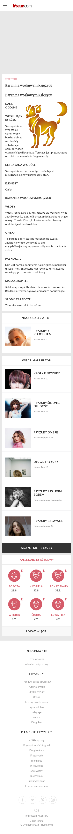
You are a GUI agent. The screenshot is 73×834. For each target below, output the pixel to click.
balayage (36, 712)
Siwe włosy (36, 770)
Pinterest (43, 800)
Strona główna (36, 659)
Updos (36, 697)
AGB (36, 810)
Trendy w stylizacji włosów (36, 681)
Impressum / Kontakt (37, 815)
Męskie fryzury (36, 691)
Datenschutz (36, 820)
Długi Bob (36, 722)
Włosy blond (36, 765)
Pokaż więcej (36, 631)
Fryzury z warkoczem (36, 702)
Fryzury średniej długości (36, 745)
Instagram (53, 800)
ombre (36, 717)
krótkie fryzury (36, 740)
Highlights (36, 760)
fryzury (36, 673)
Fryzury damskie (36, 686)
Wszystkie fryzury (36, 547)
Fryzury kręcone (36, 781)
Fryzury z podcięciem (36, 786)
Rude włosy (36, 775)
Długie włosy (36, 750)
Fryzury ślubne (36, 707)
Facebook (22, 800)
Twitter (32, 800)
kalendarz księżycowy (36, 664)
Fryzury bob (36, 755)
